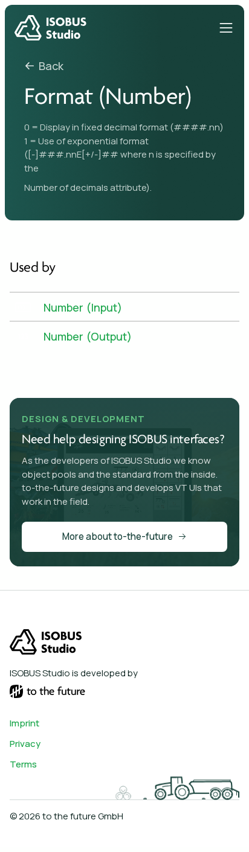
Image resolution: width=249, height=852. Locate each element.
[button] (226, 27)
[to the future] (47, 691)
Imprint (24, 723)
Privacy (25, 744)
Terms (23, 764)
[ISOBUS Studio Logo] (50, 27)
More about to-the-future (117, 536)
